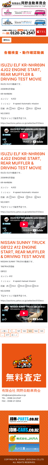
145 (41, 331)
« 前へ (4, 331)
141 (18, 331)
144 (36, 331)
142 (24, 331)
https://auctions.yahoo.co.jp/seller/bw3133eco (22, 123)
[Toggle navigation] (6, 40)
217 (7, 335)
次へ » (14, 335)
